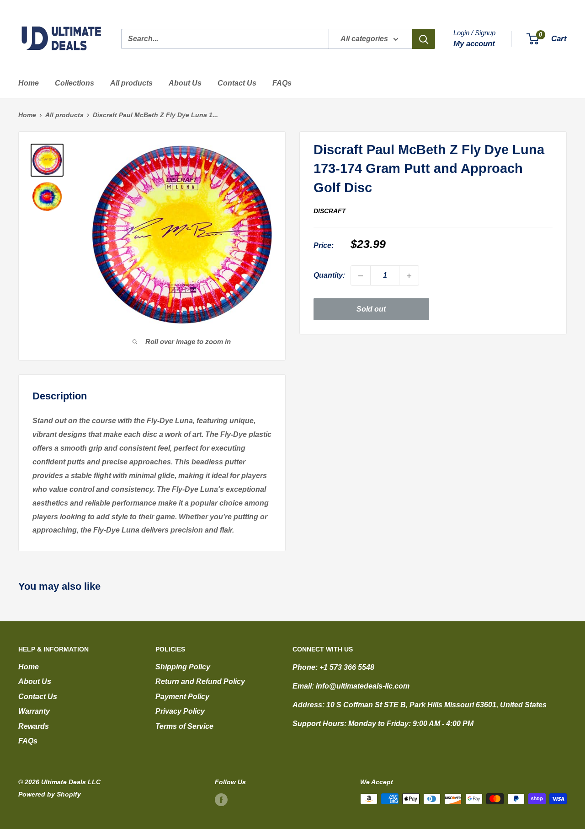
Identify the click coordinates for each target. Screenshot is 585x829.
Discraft (330, 211)
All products (131, 83)
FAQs (282, 83)
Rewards (33, 726)
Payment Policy (182, 696)
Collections (74, 83)
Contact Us (237, 83)
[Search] (423, 39)
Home (28, 83)
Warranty (34, 711)
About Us (185, 83)
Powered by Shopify (49, 794)
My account (474, 43)
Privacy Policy (180, 711)
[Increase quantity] (409, 275)
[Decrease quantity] (360, 275)
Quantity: (329, 276)
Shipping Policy (182, 667)
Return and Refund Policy (200, 681)
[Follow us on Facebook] (221, 799)
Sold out (371, 309)
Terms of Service (184, 726)
